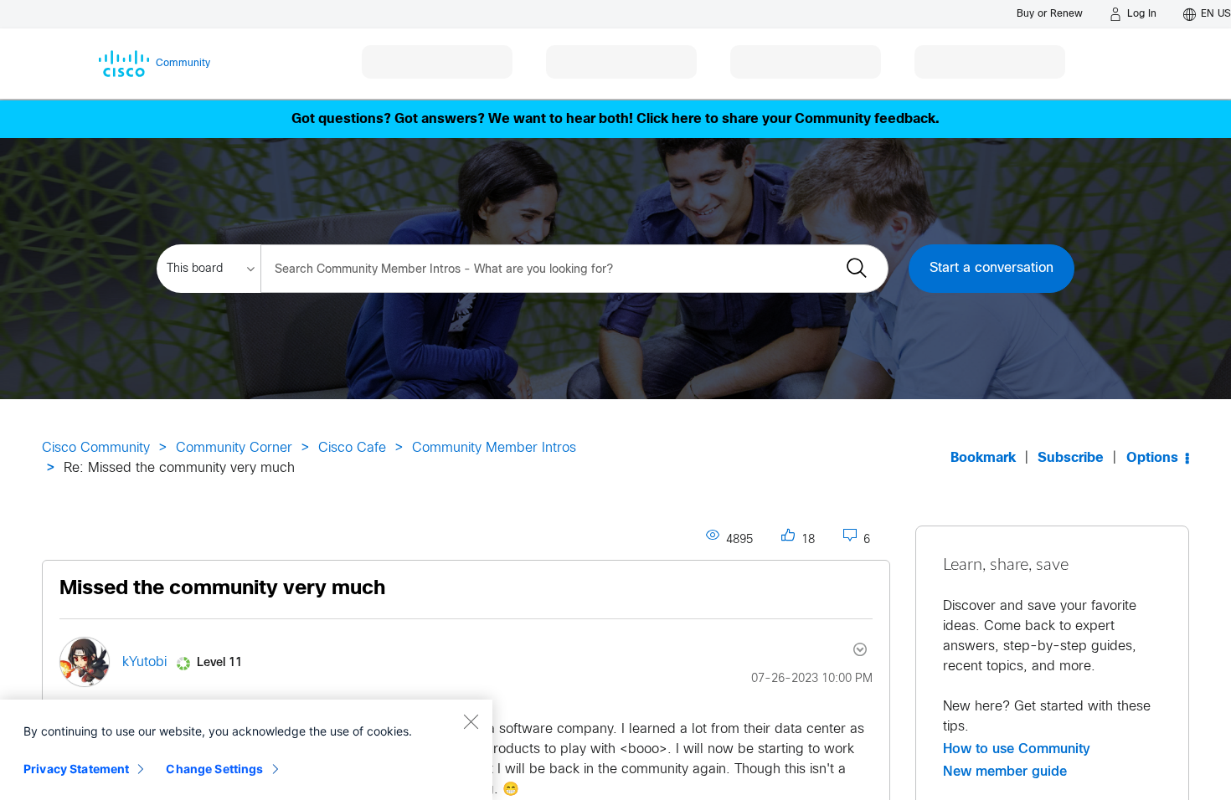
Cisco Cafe (352, 448)
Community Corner (234, 448)
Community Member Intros (494, 448)
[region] (246, 750)
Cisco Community (96, 448)
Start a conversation (991, 268)
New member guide (1005, 771)
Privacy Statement (76, 769)
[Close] (470, 721)
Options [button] (1152, 458)
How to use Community (1016, 749)
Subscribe (1071, 458)
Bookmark (983, 458)
